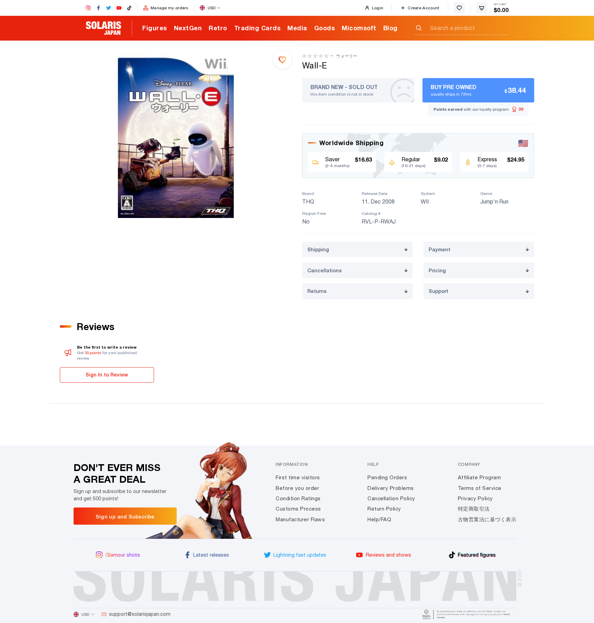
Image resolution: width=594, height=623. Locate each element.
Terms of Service (480, 488)
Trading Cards (257, 28)
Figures (154, 28)
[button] (315, 55)
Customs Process (298, 509)
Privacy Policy (475, 498)
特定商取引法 (474, 509)
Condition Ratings (298, 498)
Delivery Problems (390, 488)
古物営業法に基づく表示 (487, 519)
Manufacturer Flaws (300, 519)
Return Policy (384, 509)
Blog (390, 28)
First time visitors (298, 477)
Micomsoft (359, 28)
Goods (324, 28)
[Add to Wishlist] (282, 59)
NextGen (188, 28)
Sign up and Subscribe (125, 516)
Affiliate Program (479, 477)
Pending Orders (387, 477)
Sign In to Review (107, 375)
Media (297, 28)
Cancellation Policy (391, 498)
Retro (218, 28)
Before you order (297, 488)
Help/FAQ (379, 519)
